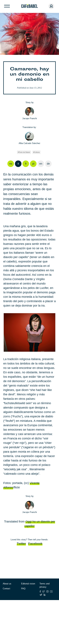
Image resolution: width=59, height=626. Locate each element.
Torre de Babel (24, 152)
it (18, 163)
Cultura (37, 152)
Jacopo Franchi (29, 118)
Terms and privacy (44, 585)
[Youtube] (51, 591)
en (40, 163)
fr (26, 163)
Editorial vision (28, 583)
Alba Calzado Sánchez (29, 143)
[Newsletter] (40, 595)
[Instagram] (47, 591)
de (48, 163)
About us (7, 583)
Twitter (21, 543)
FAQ (23, 588)
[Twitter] (43, 591)
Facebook (35, 543)
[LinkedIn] (45, 595)
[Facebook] (40, 591)
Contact (6, 588)
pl (33, 163)
